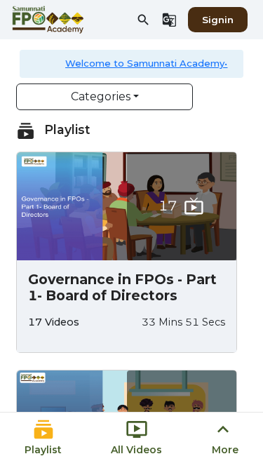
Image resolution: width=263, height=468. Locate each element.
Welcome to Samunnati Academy (145, 63)
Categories (100, 96)
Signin (218, 19)
